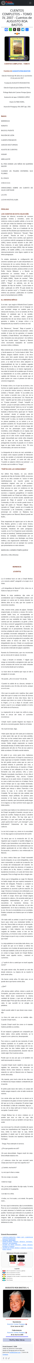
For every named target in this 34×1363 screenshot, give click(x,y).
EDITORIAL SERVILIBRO (8, 1240)
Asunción (10, 1324)
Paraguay (22, 1324)
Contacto (5, 1354)
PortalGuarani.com (14, 1352)
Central (16, 1324)
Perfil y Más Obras (17, 1340)
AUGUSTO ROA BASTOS (21, 71)
